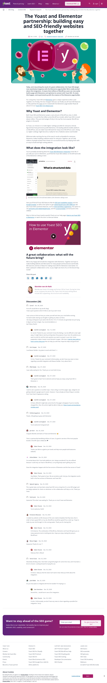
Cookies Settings (76, 676)
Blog (40, 4)
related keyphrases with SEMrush (64, 205)
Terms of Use (24, 674)
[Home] (4, 10)
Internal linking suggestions (62, 207)
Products (32, 646)
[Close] (104, 676)
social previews (61, 209)
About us (55, 4)
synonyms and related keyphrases (39, 209)
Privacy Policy (6, 681)
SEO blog (11, 10)
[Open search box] (89, 3)
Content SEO (22, 10)
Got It (87, 676)
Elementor (49, 100)
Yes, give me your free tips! (91, 623)
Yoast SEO (60, 36)
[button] (53, 236)
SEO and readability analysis (64, 203)
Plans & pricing (18, 4)
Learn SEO (31, 4)
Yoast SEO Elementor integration (60, 152)
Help (47, 4)
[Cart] (102, 3)
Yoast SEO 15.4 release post (44, 106)
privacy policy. (93, 627)
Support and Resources (63, 646)
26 (42, 36)
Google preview (31, 205)
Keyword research (35, 10)
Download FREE (72, 4)
